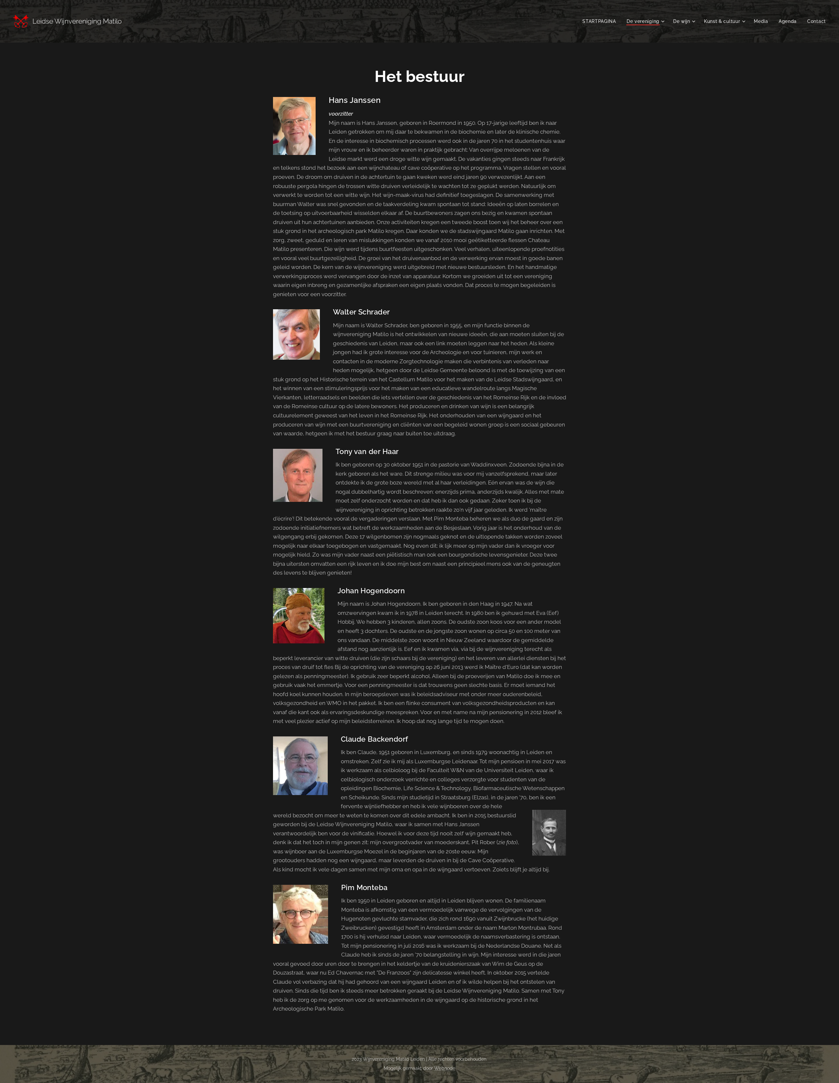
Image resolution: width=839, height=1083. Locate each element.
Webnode (444, 1068)
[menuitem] (601, 21)
